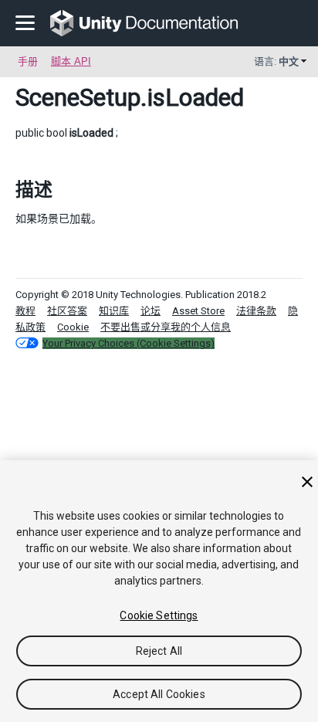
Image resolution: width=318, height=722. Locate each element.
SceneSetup (77, 97)
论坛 (150, 311)
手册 (28, 61)
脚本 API (71, 61)
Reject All (159, 651)
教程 (25, 311)
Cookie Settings (159, 615)
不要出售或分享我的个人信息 (165, 327)
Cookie (73, 327)
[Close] (307, 482)
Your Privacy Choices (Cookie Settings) (128, 343)
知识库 (114, 311)
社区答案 (67, 311)
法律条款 (256, 311)
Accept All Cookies (159, 694)
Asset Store (198, 311)
